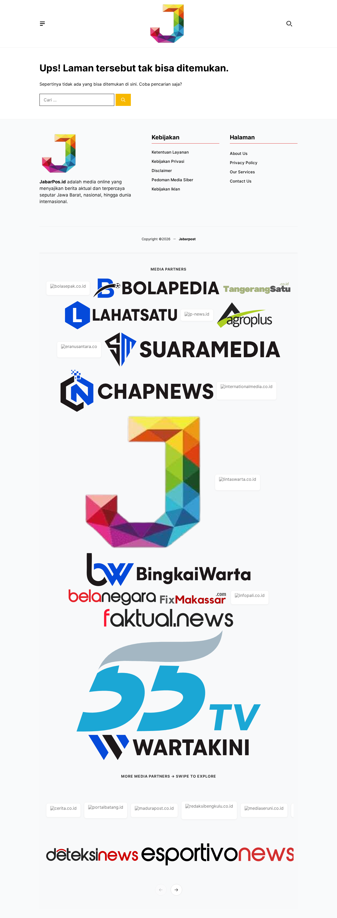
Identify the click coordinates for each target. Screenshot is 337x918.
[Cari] (123, 100)
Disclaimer (162, 170)
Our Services (242, 171)
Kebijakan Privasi (168, 161)
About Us (238, 153)
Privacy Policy (243, 162)
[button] (289, 23)
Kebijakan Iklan (166, 189)
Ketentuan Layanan (170, 152)
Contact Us (240, 181)
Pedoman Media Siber (172, 179)
